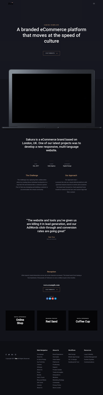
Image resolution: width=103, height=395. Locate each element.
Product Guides (57, 369)
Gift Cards (40, 382)
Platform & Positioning (56, 363)
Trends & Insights (58, 372)
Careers (39, 364)
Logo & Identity (88, 354)
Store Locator (57, 387)
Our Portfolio (41, 362)
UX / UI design (72, 359)
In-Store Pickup (41, 359)
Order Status (56, 359)
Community (56, 382)
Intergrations (56, 375)
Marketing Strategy (58, 380)
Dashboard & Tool (73, 362)
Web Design (71, 354)
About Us (39, 357)
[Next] (85, 98)
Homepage (40, 354)
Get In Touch (40, 377)
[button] (94, 3)
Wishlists (55, 377)
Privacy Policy (57, 385)
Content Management (90, 357)
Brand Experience (58, 354)
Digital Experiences (20, 316)
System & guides (89, 359)
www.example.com (51, 285)
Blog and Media (41, 380)
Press (38, 372)
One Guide (56, 357)
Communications (89, 362)
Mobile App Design (74, 357)
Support (55, 367)
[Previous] (18, 98)
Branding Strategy (51, 318)
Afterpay (39, 367)
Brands (39, 375)
